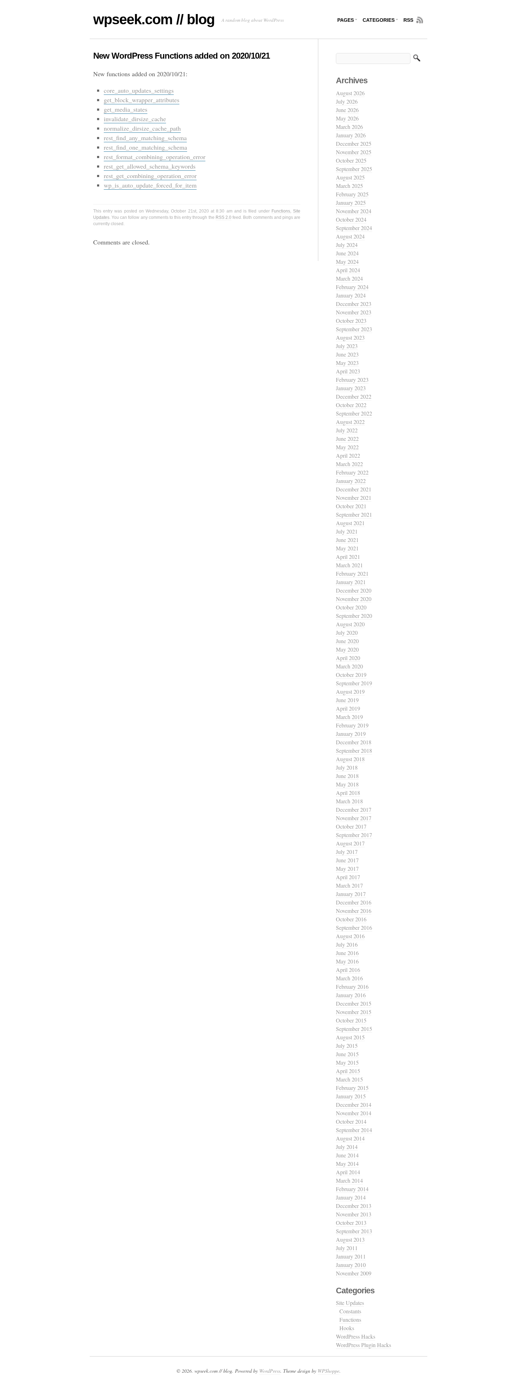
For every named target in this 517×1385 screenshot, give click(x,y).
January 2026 (351, 135)
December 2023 (353, 303)
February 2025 (352, 194)
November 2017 (353, 818)
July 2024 (347, 244)
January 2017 (351, 893)
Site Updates (350, 1302)
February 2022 (352, 472)
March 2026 (349, 126)
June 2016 (347, 952)
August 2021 (350, 523)
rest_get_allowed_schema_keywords (150, 166)
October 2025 (351, 160)
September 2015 (354, 1028)
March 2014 (349, 1180)
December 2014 (353, 1104)
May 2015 (347, 1062)
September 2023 (354, 329)
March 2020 (349, 666)
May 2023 (347, 362)
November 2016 (353, 910)
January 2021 (351, 582)
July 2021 (347, 531)
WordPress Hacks (355, 1336)
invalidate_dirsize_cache (135, 119)
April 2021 (348, 556)
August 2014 (350, 1138)
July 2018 (347, 767)
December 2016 (353, 902)
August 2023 (350, 337)
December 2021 (353, 489)
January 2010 (351, 1264)
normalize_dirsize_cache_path (142, 128)
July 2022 (347, 430)
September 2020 (354, 615)
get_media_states (125, 109)
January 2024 (351, 295)
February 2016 (352, 986)
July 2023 (347, 345)
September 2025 (354, 168)
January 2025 (351, 202)
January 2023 (351, 388)
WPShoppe (328, 1370)
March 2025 (349, 185)
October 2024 (351, 219)
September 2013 (354, 1231)
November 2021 (353, 497)
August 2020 (350, 624)
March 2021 (349, 565)
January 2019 (351, 733)
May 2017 (347, 868)
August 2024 (350, 236)
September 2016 (354, 927)
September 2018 (354, 750)
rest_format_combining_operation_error (154, 156)
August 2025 (350, 177)
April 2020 (348, 657)
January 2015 (351, 1096)
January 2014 (351, 1197)
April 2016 (348, 969)
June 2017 (347, 860)
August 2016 (350, 936)
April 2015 (348, 1070)
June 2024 (347, 253)
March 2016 (349, 978)
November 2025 (353, 152)
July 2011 (347, 1248)
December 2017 (353, 809)
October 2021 (351, 506)
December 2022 (353, 396)
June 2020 (347, 641)
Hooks (346, 1328)
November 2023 (353, 312)
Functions (281, 211)
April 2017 (348, 877)
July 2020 (347, 632)
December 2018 (353, 742)
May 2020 (347, 649)
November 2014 (353, 1113)
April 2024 (348, 270)
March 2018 (349, 801)
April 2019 (348, 708)
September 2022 (354, 413)
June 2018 (347, 775)
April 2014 (348, 1172)
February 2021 (352, 573)
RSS (408, 20)
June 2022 (347, 438)
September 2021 (354, 514)
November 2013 (353, 1214)
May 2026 (347, 118)
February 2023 (352, 379)
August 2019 (350, 691)
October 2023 (351, 320)
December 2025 (353, 143)
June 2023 (347, 354)
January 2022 (351, 480)
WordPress (269, 1370)
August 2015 (350, 1037)
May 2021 (347, 548)
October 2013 (351, 1222)
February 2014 (352, 1189)
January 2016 (351, 995)
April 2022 (348, 455)
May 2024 (347, 261)
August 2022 (350, 421)
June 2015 (347, 1054)
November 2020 (353, 598)
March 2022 (349, 464)
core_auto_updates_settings (139, 90)
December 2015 (353, 1003)
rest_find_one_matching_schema (145, 147)
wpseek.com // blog (154, 19)
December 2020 (353, 590)
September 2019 (354, 683)
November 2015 (353, 1011)
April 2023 (348, 371)
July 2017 (347, 851)
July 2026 (347, 101)
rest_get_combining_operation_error (150, 175)
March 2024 (349, 278)
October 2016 (351, 919)
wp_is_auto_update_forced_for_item (150, 185)
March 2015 (349, 1079)
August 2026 (350, 93)
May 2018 (347, 784)
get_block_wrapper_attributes (141, 100)
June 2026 (347, 109)
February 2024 (352, 286)
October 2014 (351, 1121)
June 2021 (347, 539)
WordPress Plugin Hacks (363, 1344)
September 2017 (354, 834)
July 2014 (347, 1146)
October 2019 (351, 674)
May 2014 (347, 1163)
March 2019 (349, 716)
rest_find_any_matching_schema (145, 137)
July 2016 (347, 944)
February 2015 (352, 1087)
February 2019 (352, 725)
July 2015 (347, 1045)
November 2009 (353, 1273)
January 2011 (351, 1256)
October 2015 (351, 1020)
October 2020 (351, 607)
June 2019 (347, 700)
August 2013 (350, 1239)
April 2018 (348, 792)
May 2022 (347, 447)
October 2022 (351, 405)
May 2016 (347, 961)
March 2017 (349, 885)
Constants (350, 1311)
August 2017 (350, 843)
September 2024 (354, 227)
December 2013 (353, 1205)
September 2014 (354, 1130)
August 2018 (350, 759)
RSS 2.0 (223, 217)
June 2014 (347, 1155)
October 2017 (351, 826)
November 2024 (353, 211)
